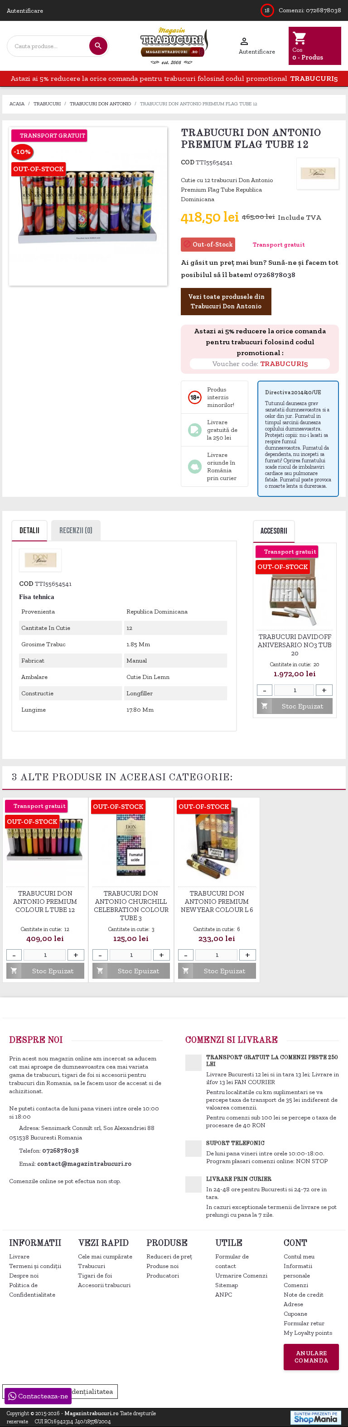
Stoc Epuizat (292, 706)
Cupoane (295, 1314)
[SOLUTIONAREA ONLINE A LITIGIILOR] (197, 1390)
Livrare (19, 1256)
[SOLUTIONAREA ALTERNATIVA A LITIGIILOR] (295, 1390)
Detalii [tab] (29, 530)
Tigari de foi (95, 1275)
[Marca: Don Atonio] (317, 173)
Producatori (162, 1275)
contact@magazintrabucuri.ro (84, 1164)
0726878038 (323, 10)
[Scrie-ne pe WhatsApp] (300, 275)
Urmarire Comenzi (241, 1275)
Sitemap (226, 1285)
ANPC (223, 1294)
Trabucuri (91, 1266)
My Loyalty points (308, 1333)
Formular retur (304, 1323)
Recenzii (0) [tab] (75, 530)
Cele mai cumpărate (105, 1256)
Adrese (293, 1304)
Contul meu (299, 1256)
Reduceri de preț (169, 1256)
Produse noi (162, 1266)
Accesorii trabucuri (104, 1285)
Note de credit (304, 1294)
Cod (187, 162)
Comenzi (296, 1285)
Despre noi (24, 1275)
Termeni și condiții (35, 1266)
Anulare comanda (312, 1357)
